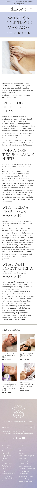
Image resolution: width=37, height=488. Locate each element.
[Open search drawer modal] (31, 8)
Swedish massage (9, 124)
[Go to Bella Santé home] (18, 8)
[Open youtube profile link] (23, 438)
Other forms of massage (12, 282)
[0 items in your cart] (34, 8)
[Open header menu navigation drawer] (3, 8)
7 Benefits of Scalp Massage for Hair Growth (26, 355)
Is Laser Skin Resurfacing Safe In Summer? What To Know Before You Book (9, 386)
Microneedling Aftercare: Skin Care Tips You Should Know (27, 385)
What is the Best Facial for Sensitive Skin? (9, 355)
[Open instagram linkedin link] (20, 438)
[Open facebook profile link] (17, 438)
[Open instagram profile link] (13, 438)
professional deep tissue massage (16, 95)
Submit (29, 427)
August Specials (18, 4)
